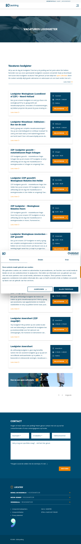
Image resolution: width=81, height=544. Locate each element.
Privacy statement (17, 515)
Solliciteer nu (59, 109)
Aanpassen (39, 289)
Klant (58, 1)
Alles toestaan (66, 289)
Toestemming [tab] (14, 260)
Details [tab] (40, 260)
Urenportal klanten (17, 512)
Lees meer (14, 112)
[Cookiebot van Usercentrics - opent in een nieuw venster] (69, 253)
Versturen (64, 468)
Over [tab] (67, 260)
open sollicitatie (62, 76)
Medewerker (66, 1)
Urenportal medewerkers (19, 509)
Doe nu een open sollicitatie (22, 380)
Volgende (68, 395)
